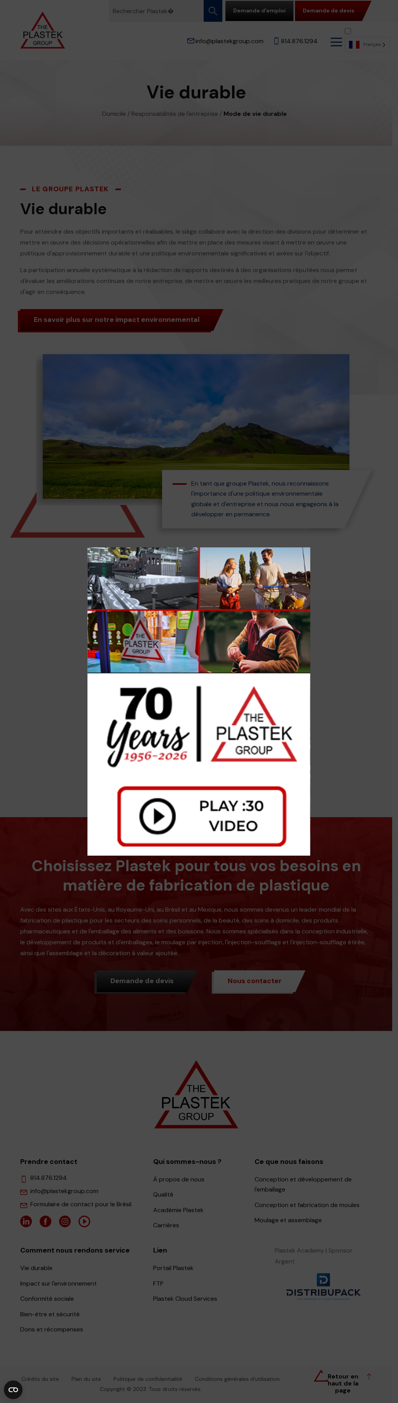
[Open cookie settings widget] (13, 1389)
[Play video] (199, 701)
